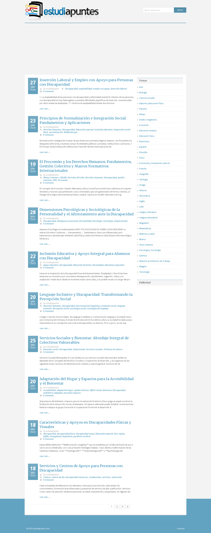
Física (141, 158)
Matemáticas (145, 228)
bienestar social (50, 349)
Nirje (45, 132)
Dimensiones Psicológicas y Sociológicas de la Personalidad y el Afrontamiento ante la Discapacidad (87, 211)
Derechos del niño (76, 177)
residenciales (95, 477)
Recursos (83, 477)
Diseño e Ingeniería (148, 120)
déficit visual (96, 390)
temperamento (121, 221)
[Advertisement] (105, 48)
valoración (117, 477)
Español (143, 147)
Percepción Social (61, 308)
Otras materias (146, 245)
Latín (141, 207)
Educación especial (84, 130)
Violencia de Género (113, 349)
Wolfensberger (71, 132)
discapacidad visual (85, 434)
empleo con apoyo (101, 89)
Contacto (181, 529)
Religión (143, 266)
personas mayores (72, 393)
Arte (141, 87)
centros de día (58, 477)
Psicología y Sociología (150, 250)
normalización (56, 132)
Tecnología (144, 272)
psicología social (78, 308)
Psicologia (97, 221)
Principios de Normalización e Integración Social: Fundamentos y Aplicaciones (83, 120)
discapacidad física (66, 434)
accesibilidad (49, 390)
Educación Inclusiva (82, 265)
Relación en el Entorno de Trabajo (154, 261)
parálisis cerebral (82, 436)
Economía (144, 125)
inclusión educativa (103, 130)
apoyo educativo (50, 265)
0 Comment (48, 91)
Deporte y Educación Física (151, 103)
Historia (143, 190)
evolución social (108, 306)
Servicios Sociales (94, 349)
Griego (142, 185)
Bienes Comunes (51, 177)
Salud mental (79, 349)
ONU (55, 180)
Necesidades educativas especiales (108, 265)
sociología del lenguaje (97, 308)
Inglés (142, 201)
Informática (144, 196)
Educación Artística (148, 131)
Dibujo (142, 114)
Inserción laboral (119, 89)
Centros (47, 477)
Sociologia (108, 221)
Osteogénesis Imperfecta (61, 436)
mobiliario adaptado (53, 393)
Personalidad (85, 221)
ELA (116, 434)
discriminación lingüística (88, 306)
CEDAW (63, 177)
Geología (143, 179)
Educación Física (146, 136)
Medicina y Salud (146, 234)
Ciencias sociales (147, 98)
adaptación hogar (65, 390)
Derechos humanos (52, 130)
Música (142, 239)
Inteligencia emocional (67, 221)
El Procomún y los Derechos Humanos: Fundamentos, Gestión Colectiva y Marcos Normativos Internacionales (86, 166)
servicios (106, 477)
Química (143, 256)
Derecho (143, 109)
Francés (142, 169)
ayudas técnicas (81, 390)
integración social (121, 130)
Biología (143, 92)
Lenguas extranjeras (148, 217)
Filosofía (143, 152)
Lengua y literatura (147, 212)
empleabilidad (85, 89)
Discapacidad (71, 89)
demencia (107, 390)
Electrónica (144, 141)
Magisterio (144, 223)
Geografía (144, 174)
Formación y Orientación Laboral (154, 163)
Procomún (63, 180)
